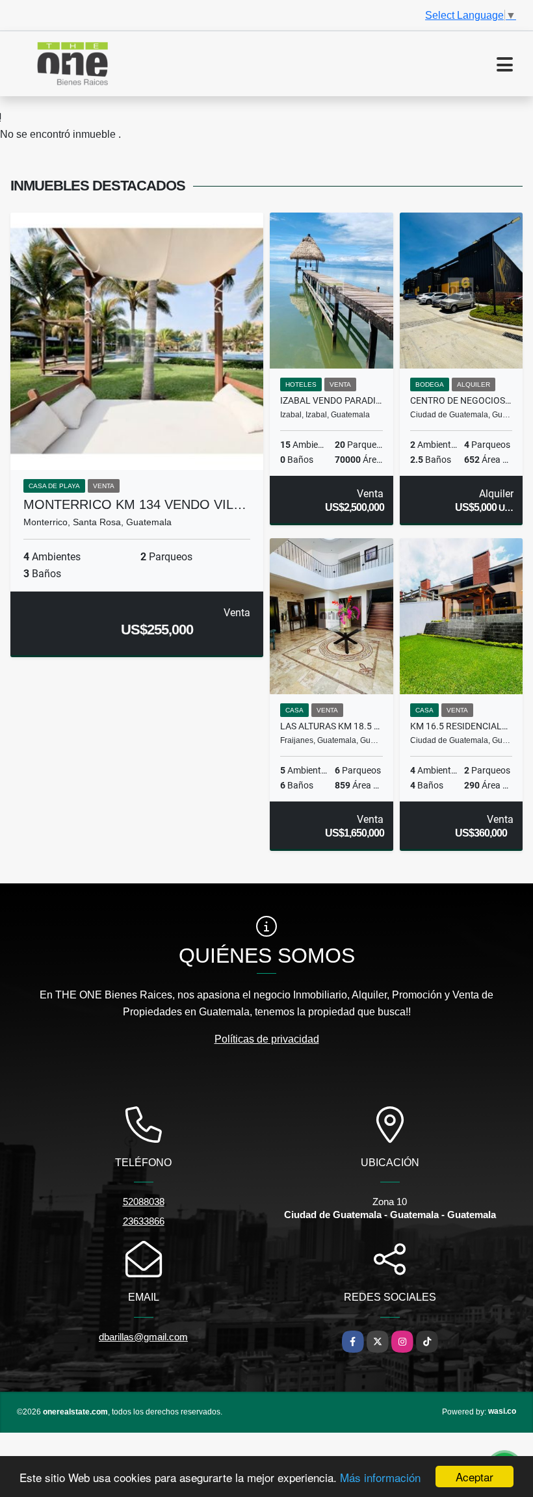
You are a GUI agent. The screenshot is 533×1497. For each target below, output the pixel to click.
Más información (380, 1477)
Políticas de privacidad (266, 1039)
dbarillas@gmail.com (143, 1336)
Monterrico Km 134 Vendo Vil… (134, 504)
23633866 (143, 1221)
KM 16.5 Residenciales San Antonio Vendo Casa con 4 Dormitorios (461, 726)
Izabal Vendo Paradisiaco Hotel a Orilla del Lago (331, 400)
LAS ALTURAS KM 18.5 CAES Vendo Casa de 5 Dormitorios (331, 726)
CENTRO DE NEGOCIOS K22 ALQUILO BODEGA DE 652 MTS (461, 400)
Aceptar (474, 1476)
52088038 (143, 1201)
